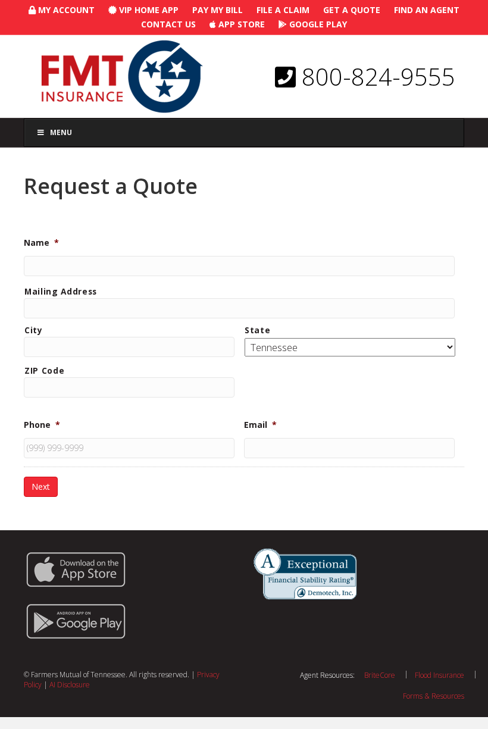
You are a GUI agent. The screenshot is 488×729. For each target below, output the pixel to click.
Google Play (317, 24)
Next (41, 486)
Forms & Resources (433, 696)
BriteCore (379, 675)
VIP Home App (148, 9)
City (33, 330)
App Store (240, 24)
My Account (65, 9)
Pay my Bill (217, 9)
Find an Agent (426, 9)
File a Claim (282, 9)
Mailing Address (60, 291)
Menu (61, 132)
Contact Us (168, 24)
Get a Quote (351, 9)
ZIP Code (44, 370)
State (257, 330)
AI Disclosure (69, 685)
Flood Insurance (439, 675)
